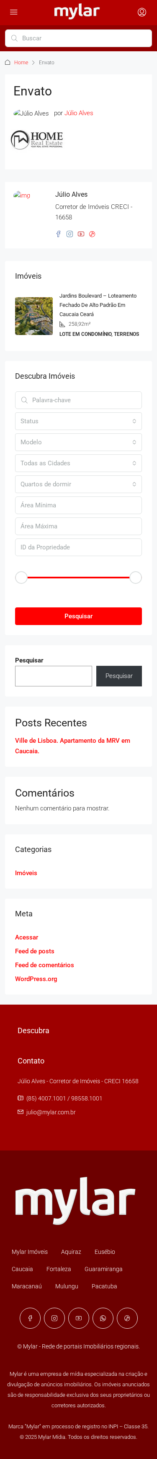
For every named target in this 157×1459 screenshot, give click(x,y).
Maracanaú (27, 1286)
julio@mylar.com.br (51, 1112)
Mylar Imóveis (30, 1251)
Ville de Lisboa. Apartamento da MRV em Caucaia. (72, 746)
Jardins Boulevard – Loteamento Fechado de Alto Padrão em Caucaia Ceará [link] (97, 305)
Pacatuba (104, 1286)
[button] (78, 592)
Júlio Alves (78, 113)
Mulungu (66, 1286)
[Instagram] (54, 1318)
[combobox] (78, 421)
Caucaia (22, 1269)
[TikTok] (127, 1318)
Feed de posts (34, 951)
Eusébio (105, 1251)
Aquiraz (71, 1251)
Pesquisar (78, 616)
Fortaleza (58, 1269)
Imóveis (26, 873)
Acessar (26, 937)
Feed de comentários (44, 965)
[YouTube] (78, 1318)
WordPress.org (36, 979)
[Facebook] (30, 1318)
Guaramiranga (104, 1269)
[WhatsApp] (103, 1318)
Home (21, 63)
